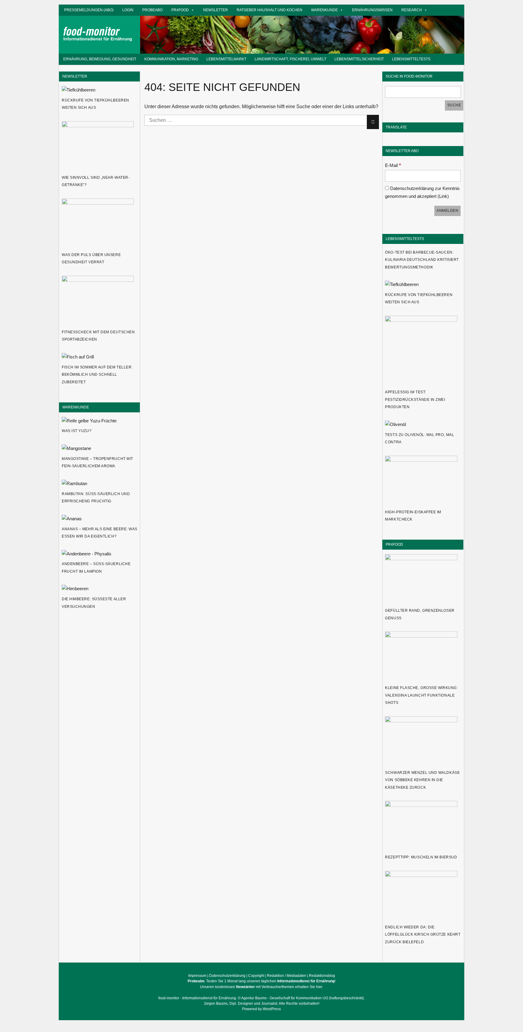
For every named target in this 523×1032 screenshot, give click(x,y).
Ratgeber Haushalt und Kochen (269, 10)
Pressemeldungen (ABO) (88, 10)
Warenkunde (324, 10)
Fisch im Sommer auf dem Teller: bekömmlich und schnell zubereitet (97, 374)
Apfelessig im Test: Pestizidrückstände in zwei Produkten (415, 399)
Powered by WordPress (261, 1009)
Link (443, 196)
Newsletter (215, 10)
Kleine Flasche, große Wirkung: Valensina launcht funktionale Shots (421, 695)
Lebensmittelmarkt (226, 59)
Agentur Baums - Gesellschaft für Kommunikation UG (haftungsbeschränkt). (303, 998)
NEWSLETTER (74, 76)
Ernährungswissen (372, 10)
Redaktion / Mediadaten (286, 976)
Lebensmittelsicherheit (359, 59)
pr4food (180, 10)
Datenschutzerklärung (227, 976)
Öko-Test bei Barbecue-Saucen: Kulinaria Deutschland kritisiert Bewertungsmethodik (422, 259)
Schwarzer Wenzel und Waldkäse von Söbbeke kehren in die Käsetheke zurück (422, 780)
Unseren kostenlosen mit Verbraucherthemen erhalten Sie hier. (261, 987)
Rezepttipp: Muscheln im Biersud (421, 857)
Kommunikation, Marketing (171, 59)
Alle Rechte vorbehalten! (299, 1003)
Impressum (197, 976)
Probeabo (152, 10)
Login (127, 10)
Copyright (256, 976)
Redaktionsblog (322, 976)
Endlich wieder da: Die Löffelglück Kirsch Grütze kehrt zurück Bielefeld (422, 934)
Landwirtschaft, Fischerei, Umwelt (290, 59)
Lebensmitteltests (411, 59)
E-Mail (393, 165)
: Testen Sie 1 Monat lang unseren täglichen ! (261, 981)
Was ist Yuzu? (76, 431)
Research (411, 10)
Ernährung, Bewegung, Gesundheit (99, 59)
